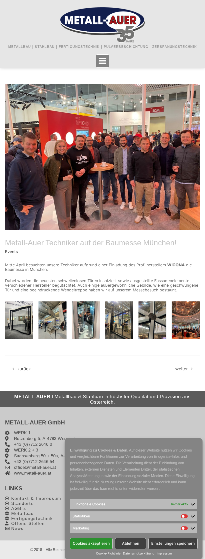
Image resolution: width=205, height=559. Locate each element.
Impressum (164, 553)
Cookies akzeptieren (91, 543)
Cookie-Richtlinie (108, 553)
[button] (102, 61)
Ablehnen (130, 543)
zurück (21, 368)
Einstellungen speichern (173, 543)
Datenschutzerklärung (138, 553)
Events (11, 251)
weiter (184, 368)
